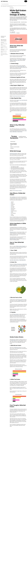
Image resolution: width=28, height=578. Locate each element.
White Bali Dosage (3, 45)
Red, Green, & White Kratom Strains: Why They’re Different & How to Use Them (11, 5)
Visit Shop (12, 148)
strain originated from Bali (15, 22)
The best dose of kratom (13, 153)
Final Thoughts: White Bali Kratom (4, 54)
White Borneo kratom (17, 347)
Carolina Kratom (19, 131)
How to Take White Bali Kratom (4, 51)
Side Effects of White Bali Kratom (4, 47)
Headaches (12, 209)
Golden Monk (14, 131)
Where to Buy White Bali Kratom (4, 44)
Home (1, 5)
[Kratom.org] (9, 1)
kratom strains (13, 340)
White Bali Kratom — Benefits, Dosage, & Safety (8, 6)
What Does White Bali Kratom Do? (3, 42)
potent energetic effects (21, 66)
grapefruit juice (20, 300)
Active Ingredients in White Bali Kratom (4, 49)
